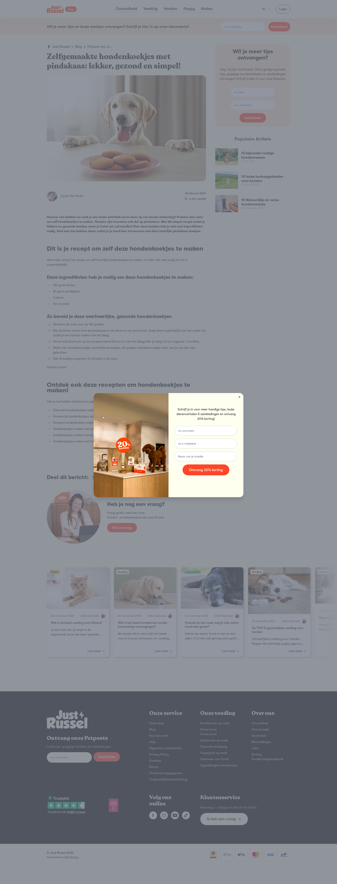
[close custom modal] (239, 397)
